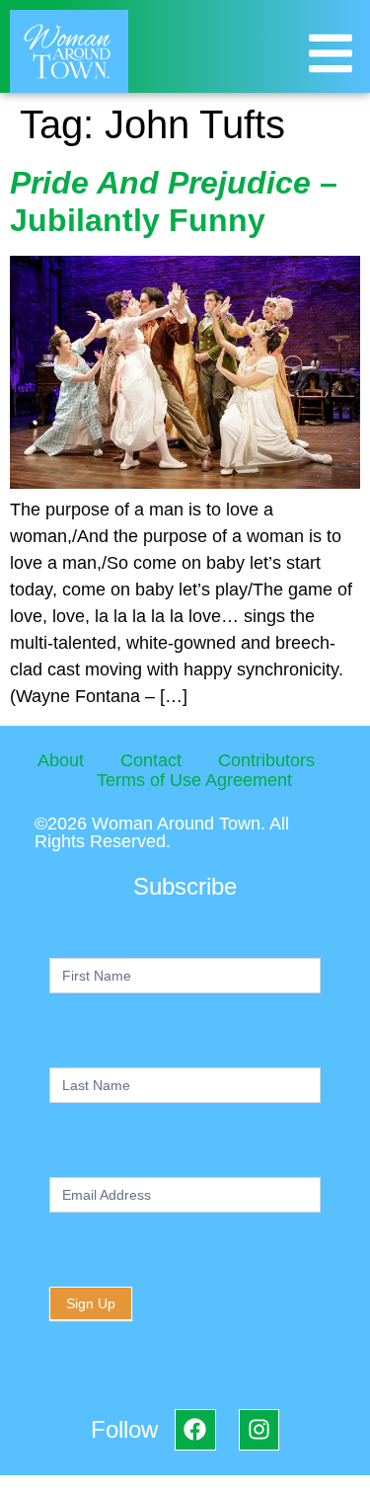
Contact (151, 760)
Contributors (266, 760)
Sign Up (90, 1303)
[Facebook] (195, 1429)
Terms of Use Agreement (194, 780)
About (60, 760)
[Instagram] (259, 1429)
